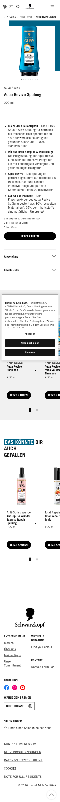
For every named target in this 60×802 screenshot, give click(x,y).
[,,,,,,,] (29, 79)
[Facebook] (6, 687)
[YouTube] (22, 687)
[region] (30, 327)
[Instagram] (14, 687)
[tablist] (30, 409)
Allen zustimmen (30, 342)
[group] (29, 54)
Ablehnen (30, 352)
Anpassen (30, 333)
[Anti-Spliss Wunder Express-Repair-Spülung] (21, 507)
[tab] (30, 410)
